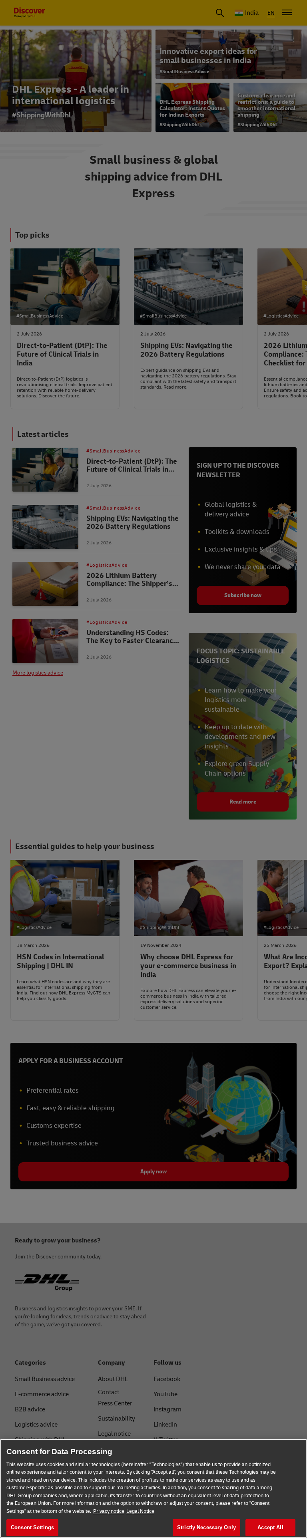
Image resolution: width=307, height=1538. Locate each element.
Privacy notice (108, 1511)
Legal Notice (140, 1511)
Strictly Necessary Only (206, 1527)
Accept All (270, 1527)
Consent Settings (32, 1527)
